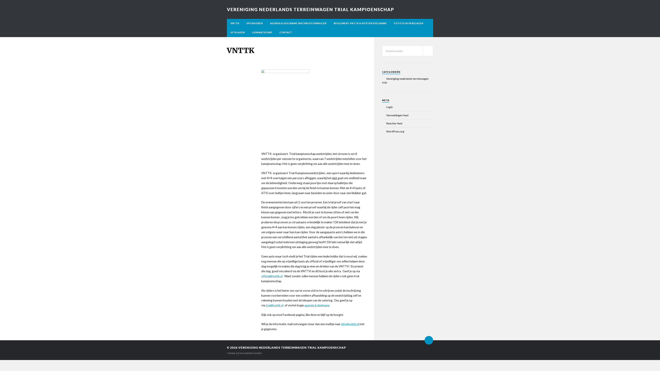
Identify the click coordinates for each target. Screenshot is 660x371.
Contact (285, 32)
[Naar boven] (429, 340)
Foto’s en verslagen (408, 23)
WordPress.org (395, 131)
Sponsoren (254, 23)
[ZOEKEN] (428, 51)
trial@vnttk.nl (274, 305)
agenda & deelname (317, 305)
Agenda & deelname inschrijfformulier (298, 23)
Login (389, 107)
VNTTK (234, 23)
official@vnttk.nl (272, 276)
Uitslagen (237, 32)
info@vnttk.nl (350, 324)
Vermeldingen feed (397, 115)
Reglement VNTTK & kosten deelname (360, 23)
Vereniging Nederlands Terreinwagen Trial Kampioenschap (310, 9)
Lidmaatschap (262, 32)
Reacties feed (394, 123)
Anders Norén (253, 353)
